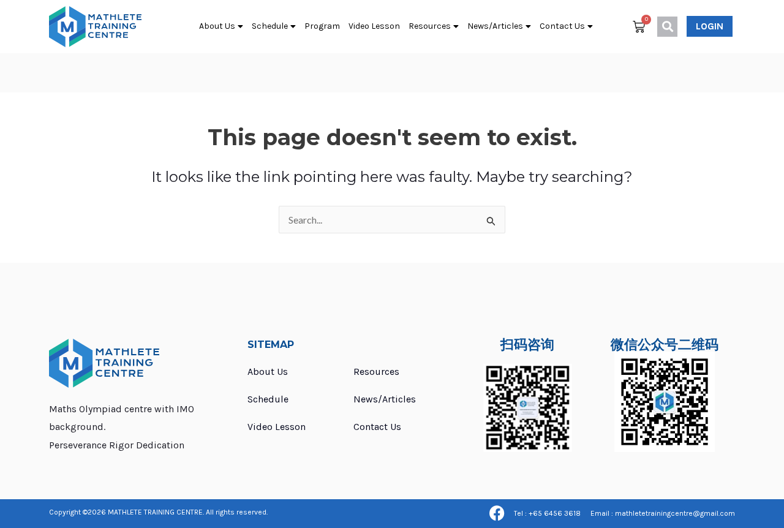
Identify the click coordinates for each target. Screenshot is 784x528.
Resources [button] (430, 26)
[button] (667, 27)
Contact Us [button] (562, 26)
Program (322, 26)
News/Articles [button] (495, 26)
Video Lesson (374, 26)
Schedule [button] (270, 26)
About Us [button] (217, 26)
